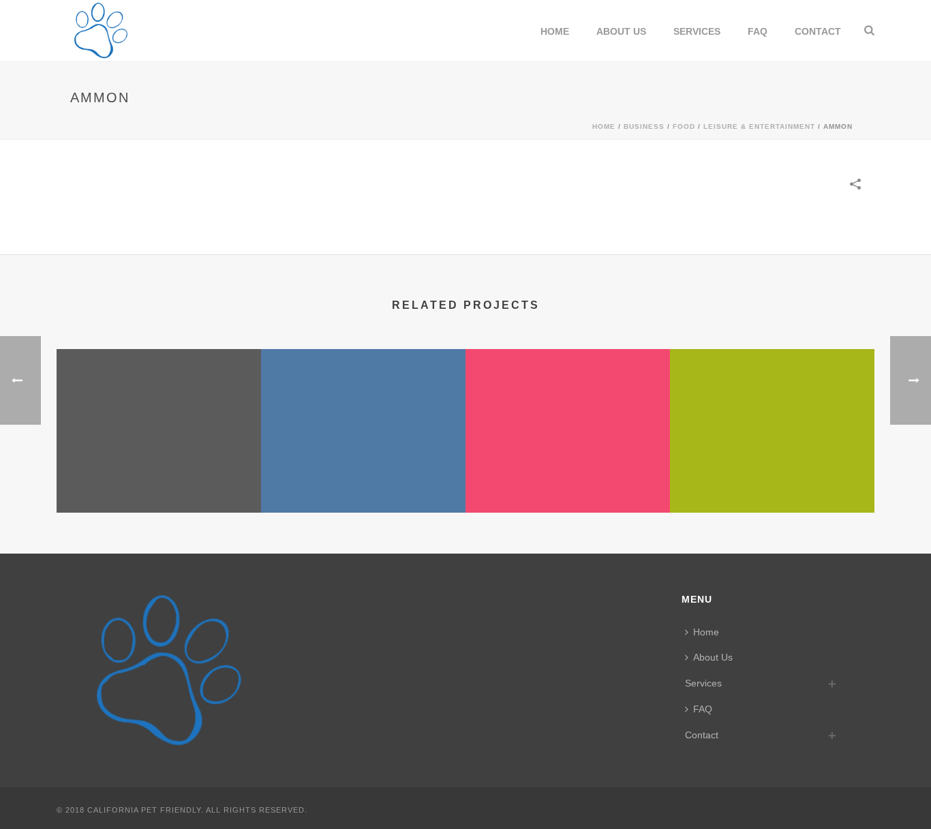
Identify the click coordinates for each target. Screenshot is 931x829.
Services (696, 31)
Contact (818, 31)
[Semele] (363, 403)
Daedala (159, 476)
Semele (363, 476)
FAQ (757, 31)
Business (644, 126)
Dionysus (772, 461)
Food (684, 126)
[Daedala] (159, 403)
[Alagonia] (568, 403)
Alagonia (568, 476)
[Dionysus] (772, 403)
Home (554, 31)
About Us (621, 31)
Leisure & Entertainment (759, 126)
